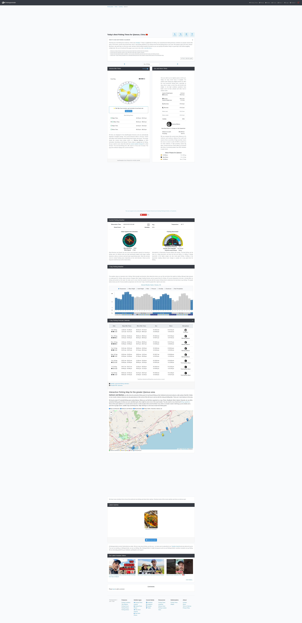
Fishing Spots (110, 6)
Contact (185, 602)
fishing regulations (185, 402)
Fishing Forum (125, 606)
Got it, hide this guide (187, 58)
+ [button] (111, 412)
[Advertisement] (151, 19)
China (116, 6)
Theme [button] (293, 2)
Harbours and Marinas (127, 408)
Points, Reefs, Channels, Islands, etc (153, 408)
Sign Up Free (129, 111)
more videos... (189, 579)
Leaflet (179, 449)
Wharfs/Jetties (138, 408)
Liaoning (121, 6)
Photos (262, 2)
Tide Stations (125, 604)
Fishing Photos (125, 608)
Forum (274, 2)
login (114, 589)
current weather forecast (136, 143)
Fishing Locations (126, 602)
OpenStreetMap (185, 449)
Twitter (149, 608)
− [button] (111, 415)
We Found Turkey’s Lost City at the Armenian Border (151, 574)
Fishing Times (254, 2)
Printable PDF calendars (116, 385)
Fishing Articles (125, 609)
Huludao (138, 42)
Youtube (149, 606)
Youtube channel (176, 546)
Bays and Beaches (115, 408)
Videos (268, 2)
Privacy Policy (186, 608)
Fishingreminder (10, 2)
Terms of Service (187, 606)
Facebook (149, 602)
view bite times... (148, 48)
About (184, 604)
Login (287, 2)
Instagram (149, 604)
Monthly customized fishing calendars (119, 383)
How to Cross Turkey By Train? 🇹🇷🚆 (176, 574)
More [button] (280, 2)
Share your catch (151, 540)
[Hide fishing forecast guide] (192, 40)
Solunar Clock (161, 606)
